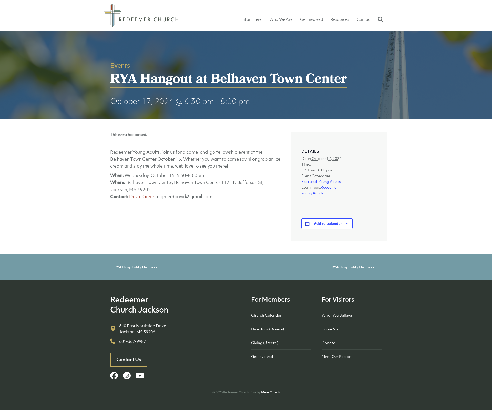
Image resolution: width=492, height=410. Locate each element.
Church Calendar (266, 315)
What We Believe (337, 315)
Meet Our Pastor (336, 356)
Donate (328, 342)
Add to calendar (328, 223)
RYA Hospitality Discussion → (357, 266)
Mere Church (270, 392)
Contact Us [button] (128, 359)
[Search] (378, 19)
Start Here (252, 19)
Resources (340, 19)
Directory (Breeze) (267, 328)
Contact (364, 19)
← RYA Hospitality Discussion (135, 266)
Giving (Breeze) (264, 342)
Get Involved (311, 19)
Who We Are (281, 19)
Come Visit (331, 328)
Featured (309, 181)
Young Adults (330, 181)
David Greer (141, 196)
